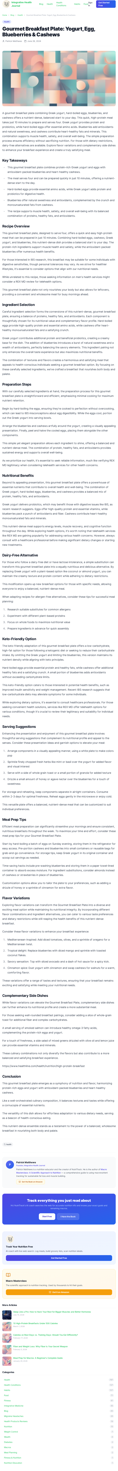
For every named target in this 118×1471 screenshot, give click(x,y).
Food (86, 4)
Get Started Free (104, 4)
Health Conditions (61, 4)
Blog (41, 4)
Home (4, 15)
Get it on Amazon (60, 1292)
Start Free (47, 1216)
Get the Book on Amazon (32, 1182)
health (8, 1144)
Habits (77, 4)
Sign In (90, 4)
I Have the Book (68, 1216)
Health (50, 4)
